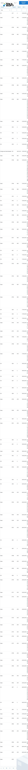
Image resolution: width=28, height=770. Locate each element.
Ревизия (14, 7)
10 (6, 768)
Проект (2, 7)
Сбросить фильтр (23, 3)
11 (9, 768)
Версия (19, 7)
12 (13, 768)
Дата (24, 7)
